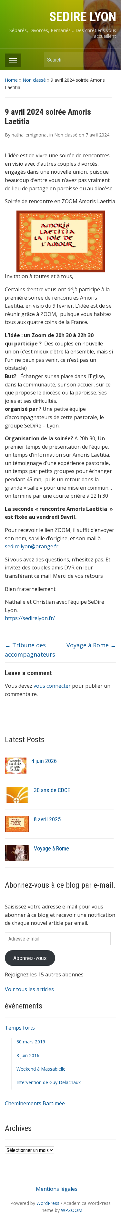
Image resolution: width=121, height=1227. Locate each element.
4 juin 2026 (44, 761)
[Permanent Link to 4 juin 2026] (15, 764)
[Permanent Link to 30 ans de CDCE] (17, 794)
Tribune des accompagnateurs (30, 649)
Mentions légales (56, 1188)
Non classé (34, 80)
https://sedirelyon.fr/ (30, 618)
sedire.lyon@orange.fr (31, 546)
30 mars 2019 (30, 1042)
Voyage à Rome (91, 645)
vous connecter (52, 685)
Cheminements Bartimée (35, 1103)
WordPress (47, 1203)
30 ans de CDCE (52, 790)
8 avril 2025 (47, 819)
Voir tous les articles (29, 989)
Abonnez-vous (30, 958)
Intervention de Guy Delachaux (48, 1082)
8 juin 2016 (27, 1055)
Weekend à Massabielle (41, 1069)
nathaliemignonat (30, 135)
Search (108, 59)
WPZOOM (71, 1210)
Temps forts (20, 1027)
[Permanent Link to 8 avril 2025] (17, 823)
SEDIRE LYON (82, 16)
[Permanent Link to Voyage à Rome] (17, 852)
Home (11, 80)
